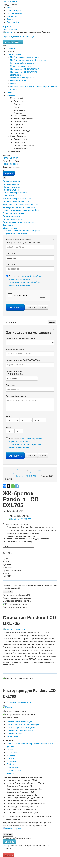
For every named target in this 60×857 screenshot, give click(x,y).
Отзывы (10, 772)
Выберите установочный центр (20, 338)
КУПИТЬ (8, 591)
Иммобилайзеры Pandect (15, 192)
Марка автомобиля (15, 349)
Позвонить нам (14, 769)
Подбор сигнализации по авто (24, 57)
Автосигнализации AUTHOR (16, 201)
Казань (10, 19)
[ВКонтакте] (4, 486)
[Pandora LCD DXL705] (20, 518)
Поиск (13, 83)
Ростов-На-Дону (14, 13)
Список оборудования (16, 395)
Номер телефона (23, 242)
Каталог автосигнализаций (19, 721)
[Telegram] (17, 486)
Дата (8, 415)
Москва (10, 7)
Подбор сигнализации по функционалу (28, 60)
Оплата (25, 36)
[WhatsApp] (13, 486)
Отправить (15, 307)
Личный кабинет (10, 29)
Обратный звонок (13, 41)
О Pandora (12, 48)
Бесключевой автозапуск (22, 62)
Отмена (42, 307)
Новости (10, 758)
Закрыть (9, 854)
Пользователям (14, 54)
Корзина (7, 26)
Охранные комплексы (13, 213)
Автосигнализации (11, 180)
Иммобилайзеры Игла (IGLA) (17, 198)
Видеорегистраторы (12, 218)
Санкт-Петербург (15, 10)
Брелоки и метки (11, 183)
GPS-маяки (8, 195)
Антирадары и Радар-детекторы (18, 221)
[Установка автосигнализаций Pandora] (8, 32)
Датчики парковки (11, 216)
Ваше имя (10, 253)
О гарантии (12, 752)
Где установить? (10, 1)
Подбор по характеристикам (20, 730)
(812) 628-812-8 (10, 163)
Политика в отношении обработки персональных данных (25, 283)
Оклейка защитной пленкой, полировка (21, 230)
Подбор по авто (14, 733)
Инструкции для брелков (22, 77)
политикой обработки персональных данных (25, 277)
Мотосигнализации (12, 186)
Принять (8, 834)
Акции (32, 36)
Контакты (11, 95)
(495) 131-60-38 (10, 158)
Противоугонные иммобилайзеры (23, 724)
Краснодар (12, 16)
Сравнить (9, 841)
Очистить (31, 307)
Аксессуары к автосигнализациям (19, 207)
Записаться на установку (15, 606)
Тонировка (8, 224)
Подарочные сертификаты (15, 233)
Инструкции (15, 74)
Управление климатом (21, 65)
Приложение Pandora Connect (24, 68)
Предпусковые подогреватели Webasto (21, 210)
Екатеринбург (13, 21)
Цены (9, 92)
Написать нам (13, 766)
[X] (8, 486)
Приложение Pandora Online (23, 71)
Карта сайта (12, 736)
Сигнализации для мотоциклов (21, 727)
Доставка (16, 36)
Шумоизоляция (10, 227)
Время (9, 426)
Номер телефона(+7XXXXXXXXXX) (14, 372)
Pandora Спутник (11, 189)
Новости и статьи (18, 80)
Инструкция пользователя (19, 702)
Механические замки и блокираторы (20, 204)
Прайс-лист (12, 763)
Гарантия (7, 36)
